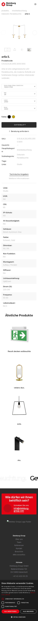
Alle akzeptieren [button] (10, 611)
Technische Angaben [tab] (19, 174)
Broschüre (19, 552)
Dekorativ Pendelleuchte (12, 14)
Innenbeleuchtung (19, 11)
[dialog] (19, 600)
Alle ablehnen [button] (28, 611)
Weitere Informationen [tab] (19, 178)
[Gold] (14, 117)
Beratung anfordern (20, 131)
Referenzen (19, 545)
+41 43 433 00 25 (20, 576)
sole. (19, 424)
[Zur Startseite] (9, 4)
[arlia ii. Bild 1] (19, 33)
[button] (34, 32)
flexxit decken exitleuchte (19, 351)
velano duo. (19, 388)
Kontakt (19, 548)
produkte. (5, 11)
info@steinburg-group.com (21, 509)
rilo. (19, 460)
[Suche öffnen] (32, 4)
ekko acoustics (19, 555)
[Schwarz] (9, 117)
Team (19, 542)
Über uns (19, 539)
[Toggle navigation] (35, 4)
